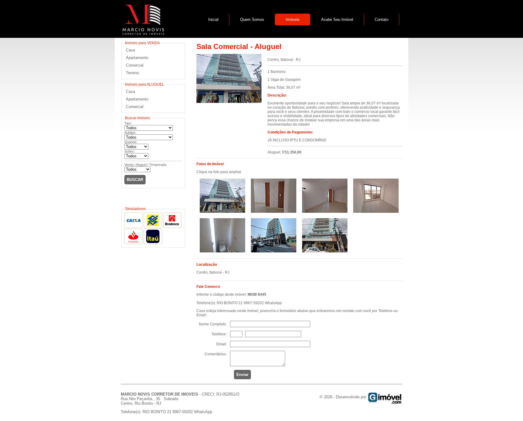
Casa (130, 50)
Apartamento (137, 57)
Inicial (213, 19)
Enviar (242, 374)
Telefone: (219, 334)
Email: (221, 344)
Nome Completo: (213, 324)
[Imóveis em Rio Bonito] (384, 397)
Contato (381, 19)
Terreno (132, 73)
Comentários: (216, 354)
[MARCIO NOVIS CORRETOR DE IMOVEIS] (142, 33)
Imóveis (293, 19)
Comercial (134, 65)
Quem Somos (252, 19)
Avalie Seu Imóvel (337, 19)
